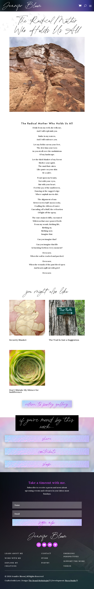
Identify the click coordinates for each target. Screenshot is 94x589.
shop (47, 464)
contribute (47, 451)
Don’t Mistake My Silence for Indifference (24, 391)
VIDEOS (67, 566)
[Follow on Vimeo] (55, 544)
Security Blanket (17, 340)
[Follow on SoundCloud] (49, 544)
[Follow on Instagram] (38, 544)
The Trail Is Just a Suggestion (64, 340)
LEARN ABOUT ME (14, 553)
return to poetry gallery (47, 403)
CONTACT (46, 553)
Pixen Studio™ (71, 580)
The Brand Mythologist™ (40, 580)
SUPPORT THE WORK (74, 561)
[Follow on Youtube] (44, 544)
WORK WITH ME (13, 558)
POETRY (45, 563)
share (47, 438)
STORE (44, 558)
